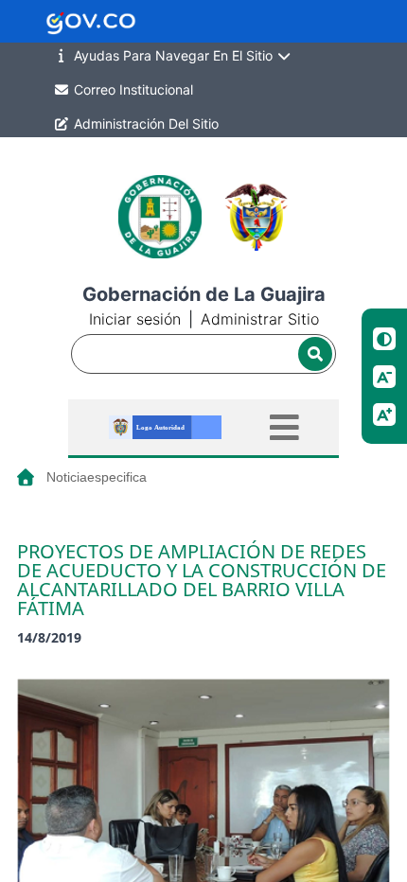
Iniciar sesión (135, 318)
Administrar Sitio (260, 318)
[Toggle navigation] (284, 427)
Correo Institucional (131, 89)
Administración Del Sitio (144, 123)
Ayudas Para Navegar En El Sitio (173, 55)
